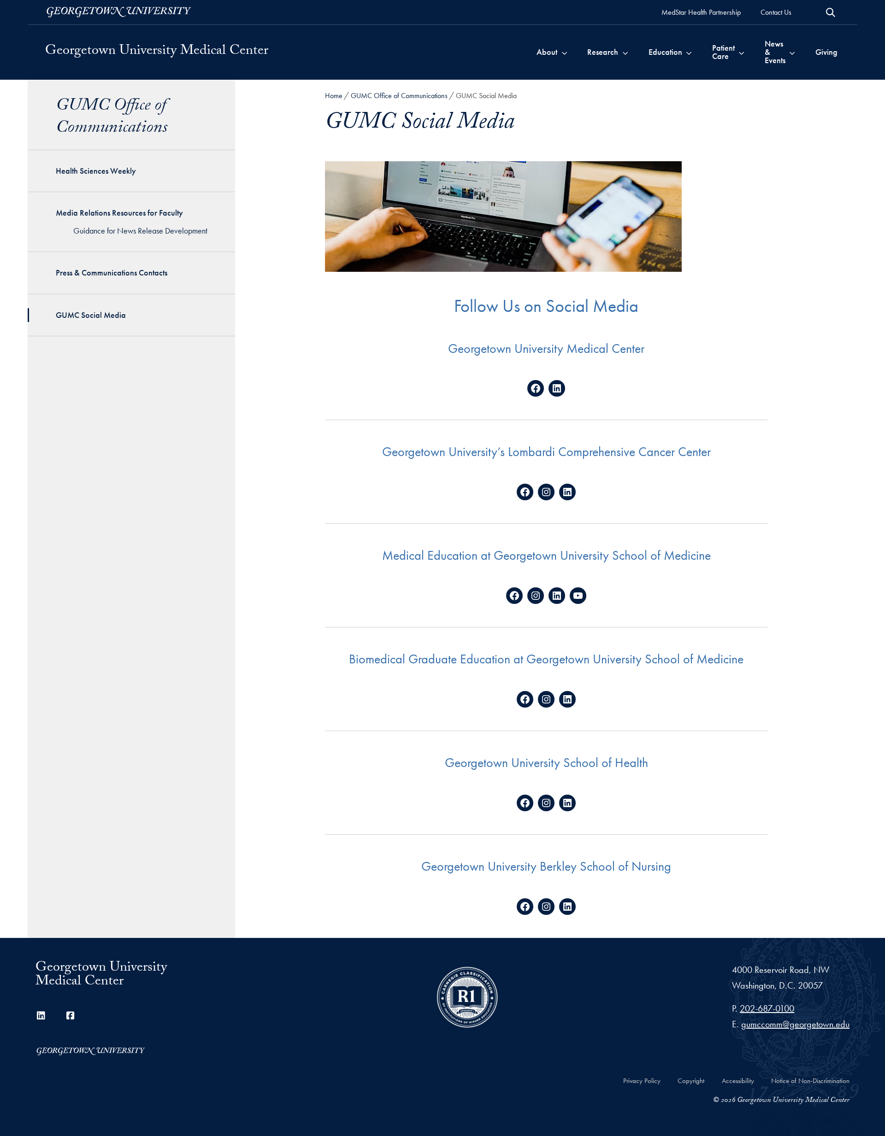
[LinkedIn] (41, 1016)
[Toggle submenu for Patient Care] (741, 52)
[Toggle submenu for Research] (625, 52)
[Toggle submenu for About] (564, 52)
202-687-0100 (767, 1008)
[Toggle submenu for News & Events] (792, 52)
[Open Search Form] (830, 12)
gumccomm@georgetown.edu (795, 1024)
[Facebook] (70, 1016)
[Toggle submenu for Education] (689, 52)
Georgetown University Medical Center (156, 52)
